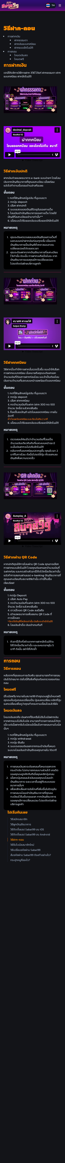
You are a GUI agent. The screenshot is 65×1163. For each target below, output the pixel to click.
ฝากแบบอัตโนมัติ (23, 48)
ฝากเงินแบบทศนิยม (25, 44)
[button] (50, 5)
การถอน (12, 51)
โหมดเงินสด (21, 55)
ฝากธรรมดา (21, 40)
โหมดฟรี (19, 59)
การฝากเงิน (14, 36)
